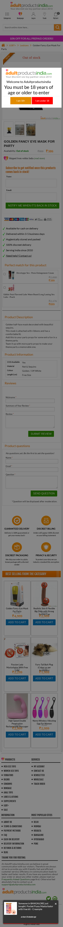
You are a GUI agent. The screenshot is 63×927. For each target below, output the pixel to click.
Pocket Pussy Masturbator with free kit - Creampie (35, 907)
